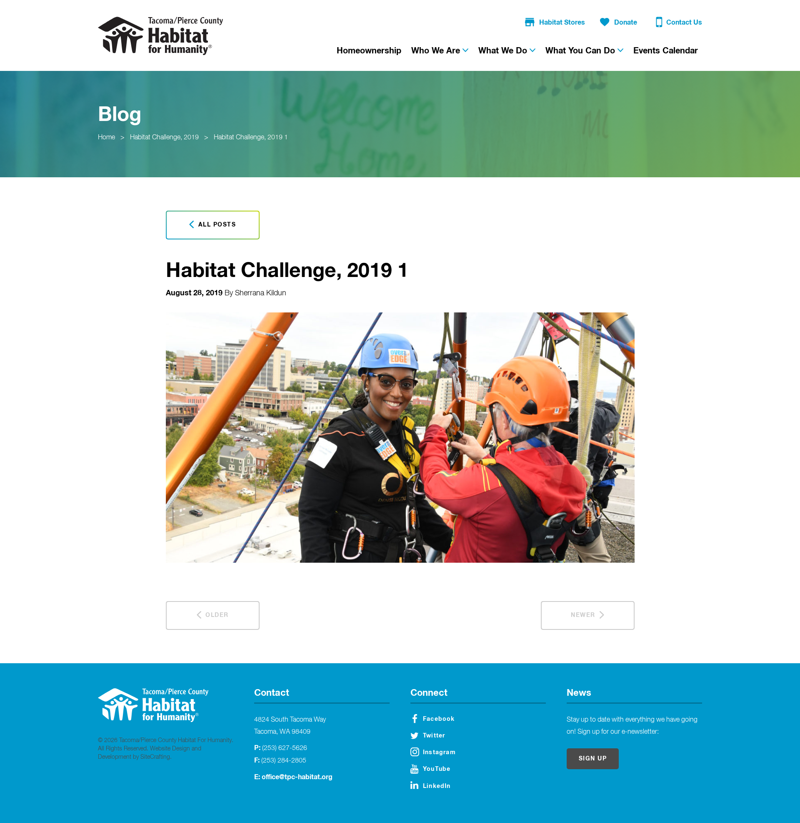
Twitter (434, 736)
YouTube (436, 769)
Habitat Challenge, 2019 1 (251, 137)
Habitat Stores (562, 22)
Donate (625, 22)
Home (106, 137)
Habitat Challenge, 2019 (164, 137)
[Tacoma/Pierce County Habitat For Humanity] (160, 36)
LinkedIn (437, 786)
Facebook (439, 719)
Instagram (439, 752)
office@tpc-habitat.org (297, 777)
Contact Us (684, 22)
